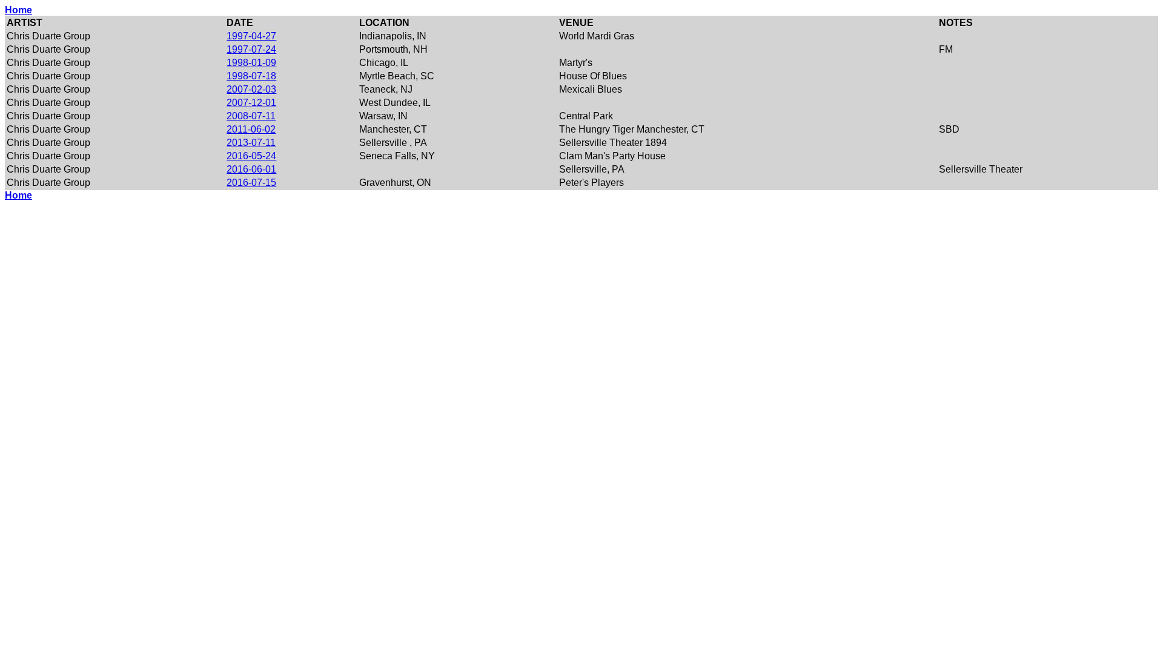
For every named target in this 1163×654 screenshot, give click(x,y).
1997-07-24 (251, 49)
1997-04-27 (251, 36)
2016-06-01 (251, 169)
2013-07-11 (251, 142)
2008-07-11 (251, 116)
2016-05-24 (251, 156)
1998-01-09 (251, 63)
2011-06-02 (251, 129)
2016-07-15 (251, 182)
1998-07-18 (251, 76)
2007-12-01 (251, 102)
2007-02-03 (251, 89)
